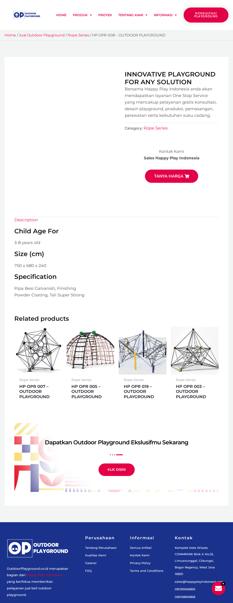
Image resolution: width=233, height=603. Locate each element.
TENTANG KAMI (130, 15)
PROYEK (105, 15)
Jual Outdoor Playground (42, 35)
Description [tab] (26, 221)
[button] (108, 79)
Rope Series (78, 35)
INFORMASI (163, 15)
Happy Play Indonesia (44, 579)
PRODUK (80, 15)
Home (10, 35)
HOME (61, 15)
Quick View (38, 373)
